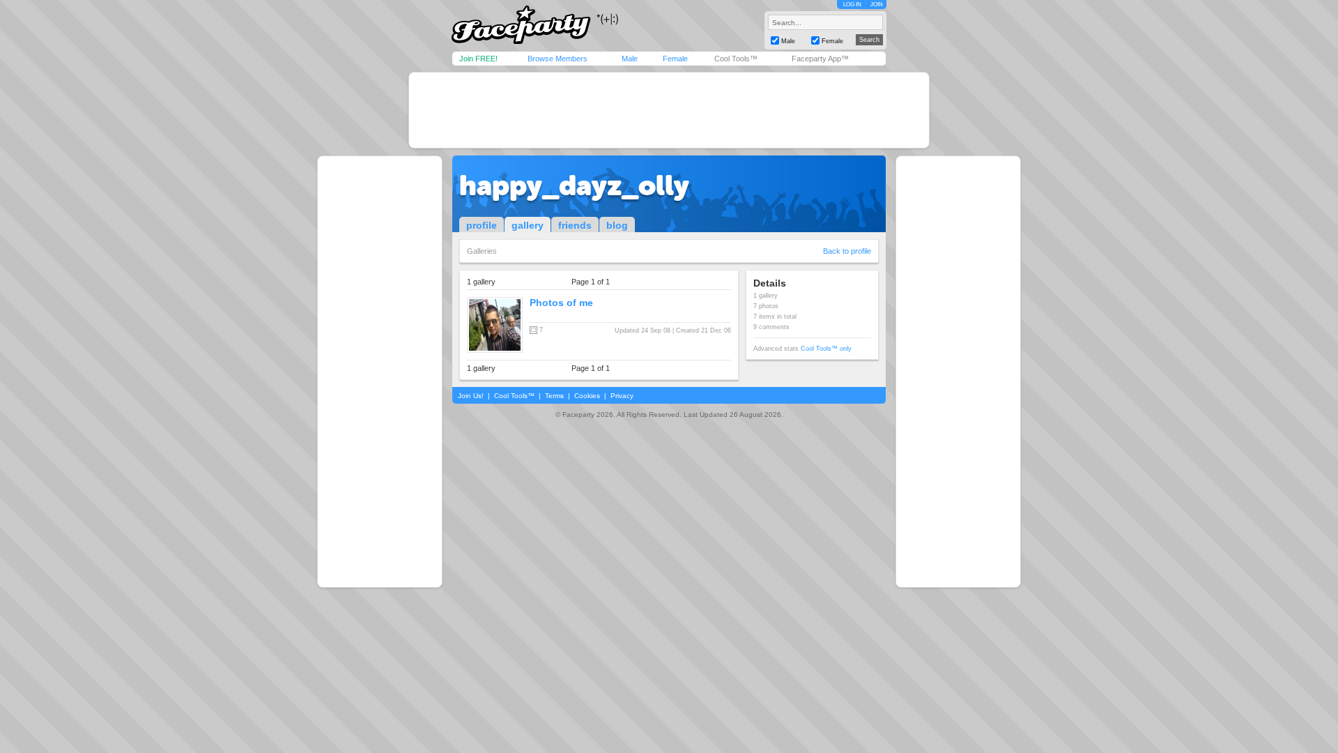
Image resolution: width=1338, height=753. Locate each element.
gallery (528, 225)
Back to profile (847, 251)
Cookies (587, 396)
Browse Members (557, 58)
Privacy (621, 396)
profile (481, 225)
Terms (554, 396)
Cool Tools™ (736, 58)
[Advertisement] (669, 110)
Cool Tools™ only (826, 348)
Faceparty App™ (820, 58)
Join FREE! (478, 58)
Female (675, 58)
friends (575, 225)
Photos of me (561, 302)
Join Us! (471, 396)
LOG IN (852, 4)
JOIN (876, 4)
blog (617, 225)
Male (630, 58)
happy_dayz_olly (574, 185)
